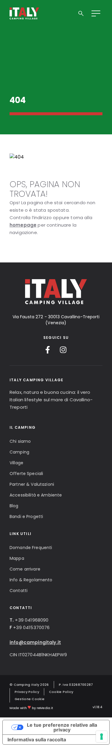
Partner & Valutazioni (32, 484)
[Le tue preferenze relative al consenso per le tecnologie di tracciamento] (101, 736)
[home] (24, 13)
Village (16, 463)
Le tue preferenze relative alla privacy (62, 727)
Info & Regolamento (31, 580)
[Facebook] (47, 349)
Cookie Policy (61, 691)
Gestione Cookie (30, 699)
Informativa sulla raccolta (36, 740)
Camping (19, 452)
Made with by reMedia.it (31, 707)
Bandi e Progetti (26, 516)
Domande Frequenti (31, 548)
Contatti (18, 591)
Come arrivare (25, 569)
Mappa (17, 558)
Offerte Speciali (26, 474)
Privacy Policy (27, 691)
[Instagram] (63, 349)
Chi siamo (20, 441)
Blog (14, 506)
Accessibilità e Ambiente (36, 495)
